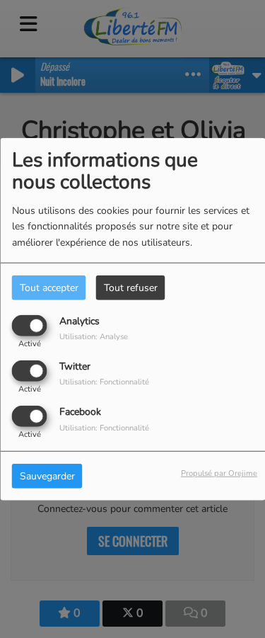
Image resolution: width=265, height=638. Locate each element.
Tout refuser (131, 287)
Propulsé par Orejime (219, 473)
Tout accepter (49, 287)
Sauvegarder (47, 476)
